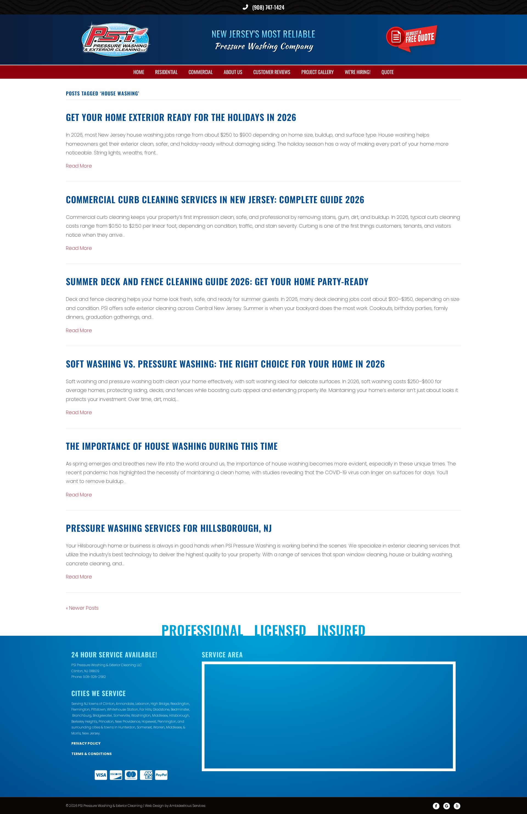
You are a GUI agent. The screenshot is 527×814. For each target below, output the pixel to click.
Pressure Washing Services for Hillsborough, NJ (169, 527)
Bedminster (180, 709)
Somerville (121, 715)
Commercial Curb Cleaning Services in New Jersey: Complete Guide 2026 (215, 199)
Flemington (80, 709)
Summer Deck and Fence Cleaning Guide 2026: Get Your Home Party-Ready (217, 281)
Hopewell (149, 721)
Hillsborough (179, 715)
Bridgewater (102, 715)
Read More (79, 165)
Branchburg (81, 715)
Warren (159, 727)
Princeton (106, 721)
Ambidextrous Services (187, 805)
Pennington (167, 721)
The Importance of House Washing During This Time (172, 445)
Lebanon (142, 703)
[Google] (446, 806)
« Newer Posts (82, 607)
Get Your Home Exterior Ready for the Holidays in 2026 (181, 117)
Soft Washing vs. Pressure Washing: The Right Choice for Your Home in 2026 (225, 363)
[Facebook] (436, 806)
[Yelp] (457, 806)
